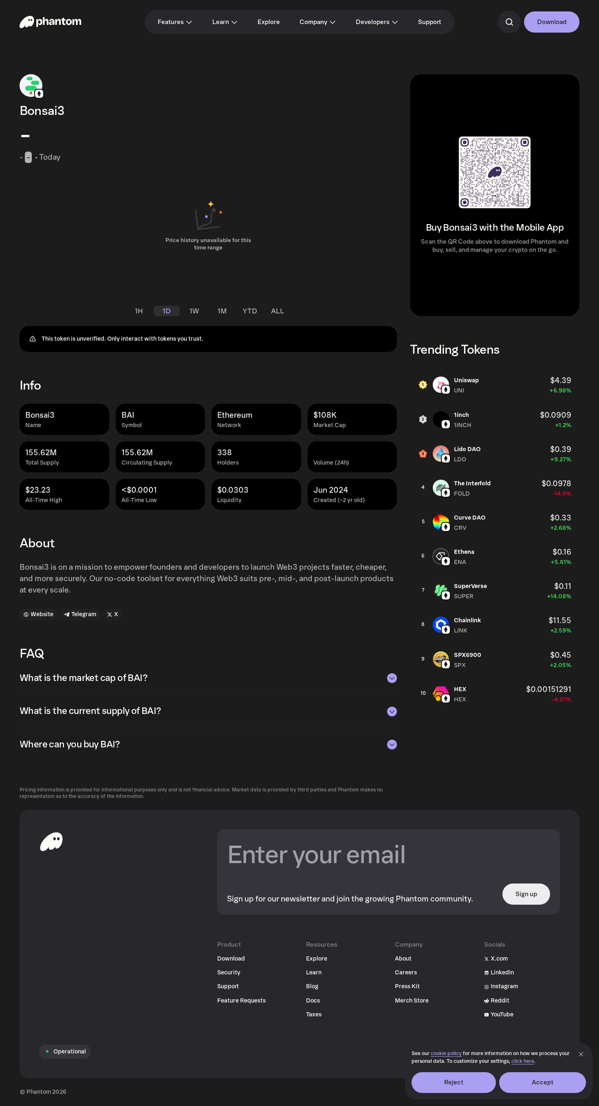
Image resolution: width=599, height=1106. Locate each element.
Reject (454, 1082)
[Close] (581, 1054)
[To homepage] (51, 841)
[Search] (509, 22)
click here (522, 1061)
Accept (543, 1082)
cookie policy (446, 1054)
